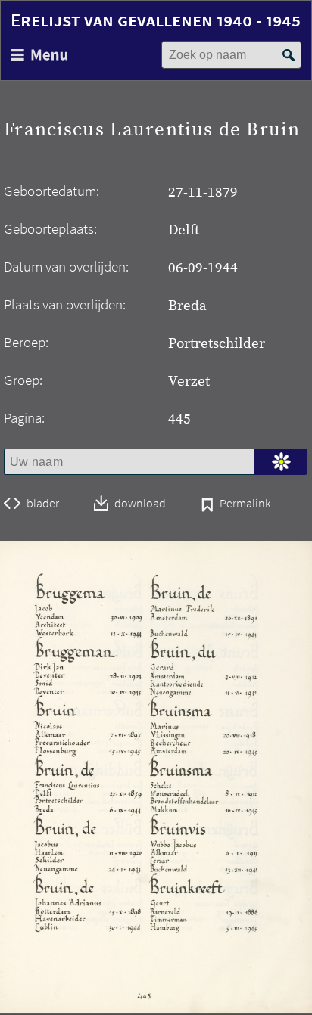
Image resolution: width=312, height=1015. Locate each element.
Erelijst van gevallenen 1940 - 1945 (156, 20)
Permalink (245, 504)
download (140, 504)
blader (43, 504)
